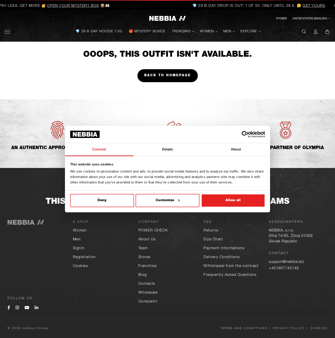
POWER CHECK (153, 231)
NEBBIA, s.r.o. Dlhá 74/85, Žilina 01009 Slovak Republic (291, 236)
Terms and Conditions (244, 328)
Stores (281, 18)
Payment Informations (224, 248)
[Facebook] (9, 308)
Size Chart (213, 239)
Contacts (146, 284)
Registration (84, 257)
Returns (211, 231)
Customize (165, 200)
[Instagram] (17, 308)
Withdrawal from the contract (231, 266)
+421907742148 (284, 268)
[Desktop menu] (7, 31)
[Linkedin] (36, 308)
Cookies (80, 266)
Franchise (147, 266)
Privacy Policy (289, 328)
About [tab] (236, 149)
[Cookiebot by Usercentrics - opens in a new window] (245, 134)
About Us (147, 239)
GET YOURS (308, 6)
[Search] (304, 32)
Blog (142, 275)
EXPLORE (248, 31)
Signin (79, 248)
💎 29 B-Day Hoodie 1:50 (98, 31)
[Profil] (316, 32)
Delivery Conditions (222, 257)
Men (227, 31)
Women (207, 31)
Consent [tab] (99, 149)
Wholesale (148, 293)
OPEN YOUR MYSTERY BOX (67, 6)
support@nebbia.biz (286, 262)
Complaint (147, 302)
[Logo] (167, 19)
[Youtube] (27, 308)
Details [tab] (167, 149)
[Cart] (327, 32)
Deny (102, 200)
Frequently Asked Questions (230, 275)
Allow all (233, 200)
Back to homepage (167, 75)
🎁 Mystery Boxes (147, 31)
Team (143, 248)
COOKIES (319, 328)
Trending (181, 31)
